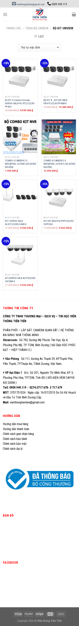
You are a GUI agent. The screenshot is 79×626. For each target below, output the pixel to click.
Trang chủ (13, 28)
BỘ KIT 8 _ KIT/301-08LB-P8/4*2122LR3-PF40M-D (56, 102)
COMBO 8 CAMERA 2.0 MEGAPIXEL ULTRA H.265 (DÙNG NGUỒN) (59, 164)
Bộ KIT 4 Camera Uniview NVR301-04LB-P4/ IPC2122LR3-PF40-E (20, 103)
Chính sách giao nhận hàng (18, 434)
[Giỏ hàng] (74, 14)
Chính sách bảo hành (15, 439)
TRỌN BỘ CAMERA (37, 28)
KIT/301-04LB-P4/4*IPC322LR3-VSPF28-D (59, 222)
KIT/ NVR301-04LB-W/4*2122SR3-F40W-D (15, 222)
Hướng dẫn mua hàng (15, 424)
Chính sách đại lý (13, 449)
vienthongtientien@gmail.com (30, 4)
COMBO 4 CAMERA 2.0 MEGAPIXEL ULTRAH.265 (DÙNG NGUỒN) (20, 164)
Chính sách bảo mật (14, 444)
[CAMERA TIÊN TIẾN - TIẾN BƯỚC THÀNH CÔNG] (39, 14)
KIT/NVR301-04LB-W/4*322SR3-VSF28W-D (20, 280)
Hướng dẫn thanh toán (16, 429)
